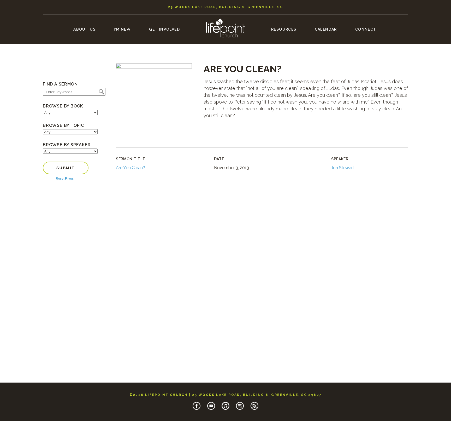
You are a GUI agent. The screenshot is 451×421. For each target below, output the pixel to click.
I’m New (122, 29)
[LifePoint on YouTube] (211, 409)
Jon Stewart (342, 167)
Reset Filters (65, 178)
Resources (283, 29)
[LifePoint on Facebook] (196, 409)
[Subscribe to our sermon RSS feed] (254, 409)
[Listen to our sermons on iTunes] (225, 409)
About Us (84, 29)
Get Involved (164, 29)
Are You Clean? (130, 167)
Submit (65, 168)
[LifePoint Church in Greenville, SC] (225, 41)
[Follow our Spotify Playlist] (239, 409)
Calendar (326, 29)
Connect (365, 29)
